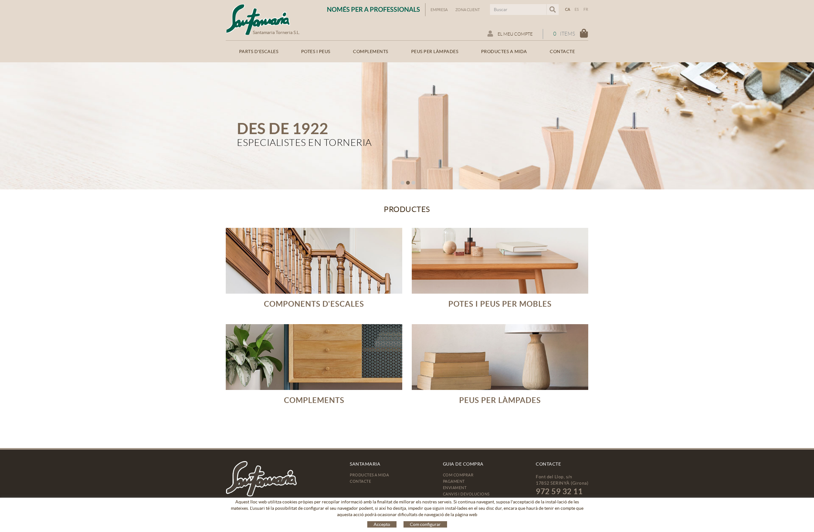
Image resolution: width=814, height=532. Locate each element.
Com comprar (458, 475)
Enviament (455, 488)
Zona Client (467, 10)
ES (577, 9)
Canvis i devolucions (466, 494)
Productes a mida (369, 475)
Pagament (454, 481)
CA (567, 9)
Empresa (439, 10)
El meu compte (515, 34)
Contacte (360, 481)
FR (586, 9)
